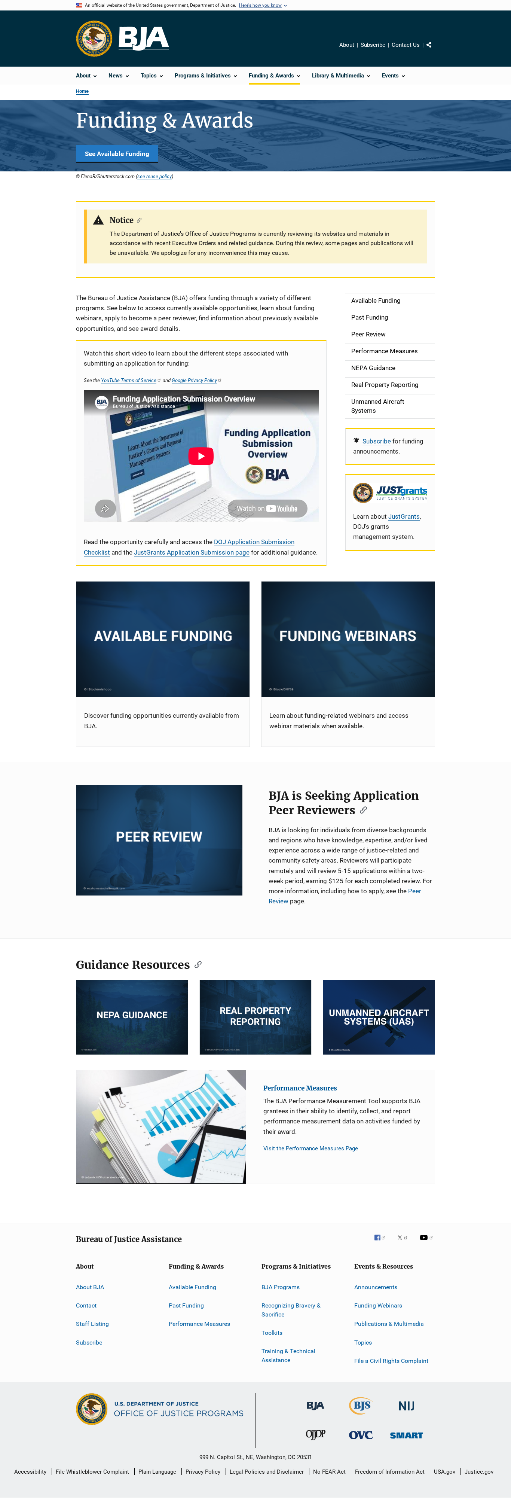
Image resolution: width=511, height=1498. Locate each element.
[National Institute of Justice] (406, 1412)
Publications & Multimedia (389, 1323)
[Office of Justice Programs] (94, 38)
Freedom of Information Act (390, 1471)
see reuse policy (154, 176)
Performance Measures (300, 1088)
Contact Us (406, 45)
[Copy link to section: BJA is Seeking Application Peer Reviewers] (361, 809)
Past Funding (186, 1305)
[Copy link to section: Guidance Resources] (195, 964)
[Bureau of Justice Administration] (315, 1411)
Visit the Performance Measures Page (310, 1148)
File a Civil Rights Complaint (391, 1360)
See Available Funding (117, 154)
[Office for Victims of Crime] (361, 1440)
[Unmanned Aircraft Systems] (379, 1017)
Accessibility (30, 1471)
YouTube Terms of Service (128, 380)
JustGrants (404, 516)
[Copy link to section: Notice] (137, 219)
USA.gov (444, 1471)
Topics (363, 1342)
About (346, 45)
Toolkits (271, 1332)
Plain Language (157, 1471)
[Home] (144, 38)
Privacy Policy (203, 1471)
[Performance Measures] (161, 1127)
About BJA (90, 1286)
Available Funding (192, 1286)
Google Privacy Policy (194, 380)
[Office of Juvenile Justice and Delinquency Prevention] (315, 1441)
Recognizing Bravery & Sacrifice (291, 1310)
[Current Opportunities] (163, 639)
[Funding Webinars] (348, 639)
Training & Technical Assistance (288, 1356)
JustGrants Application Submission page (192, 552)
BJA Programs (280, 1286)
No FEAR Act (329, 1471)
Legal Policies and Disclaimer (267, 1471)
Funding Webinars (378, 1305)
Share (435, 50)
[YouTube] (427, 1243)
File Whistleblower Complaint (92, 1471)
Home (82, 91)
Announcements (375, 1286)
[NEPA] (132, 1017)
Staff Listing (92, 1323)
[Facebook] (382, 1243)
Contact (86, 1305)
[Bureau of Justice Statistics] (361, 1416)
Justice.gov (479, 1471)
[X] (405, 1243)
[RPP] (255, 1017)
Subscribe (373, 45)
